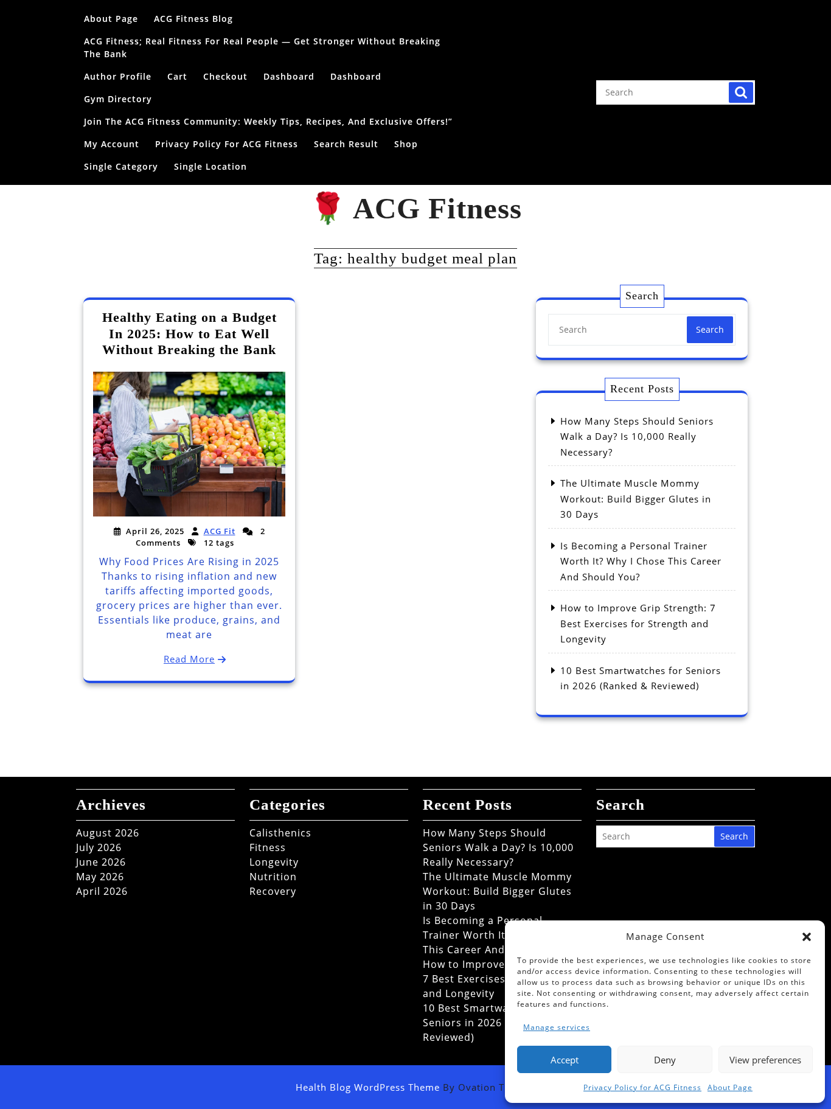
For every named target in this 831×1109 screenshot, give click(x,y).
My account (111, 144)
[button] (807, 936)
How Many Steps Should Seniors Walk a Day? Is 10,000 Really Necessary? (637, 436)
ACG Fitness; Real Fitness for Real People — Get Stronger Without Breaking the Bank (262, 47)
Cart (177, 76)
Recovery (272, 891)
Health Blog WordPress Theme (415, 1087)
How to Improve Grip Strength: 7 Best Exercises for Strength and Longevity (638, 623)
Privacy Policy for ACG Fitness (642, 1087)
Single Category (121, 166)
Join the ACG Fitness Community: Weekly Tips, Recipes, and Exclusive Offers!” (268, 121)
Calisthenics (280, 833)
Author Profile (117, 76)
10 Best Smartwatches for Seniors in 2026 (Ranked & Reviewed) (490, 1022)
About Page (730, 1087)
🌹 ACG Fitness (415, 208)
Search (741, 92)
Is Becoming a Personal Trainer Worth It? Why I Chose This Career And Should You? (640, 561)
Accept (565, 1060)
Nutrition (273, 876)
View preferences (765, 1060)
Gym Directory (118, 99)
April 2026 (102, 891)
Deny (665, 1060)
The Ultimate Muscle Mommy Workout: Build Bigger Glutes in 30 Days (635, 498)
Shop (406, 144)
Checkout (225, 76)
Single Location (210, 166)
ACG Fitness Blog (193, 18)
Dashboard (289, 76)
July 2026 (99, 847)
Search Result (346, 144)
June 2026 (101, 862)
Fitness (267, 847)
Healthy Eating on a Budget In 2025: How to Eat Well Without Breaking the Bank (189, 333)
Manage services (556, 1027)
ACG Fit (219, 531)
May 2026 (100, 876)
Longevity (274, 862)
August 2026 (107, 833)
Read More (189, 659)
